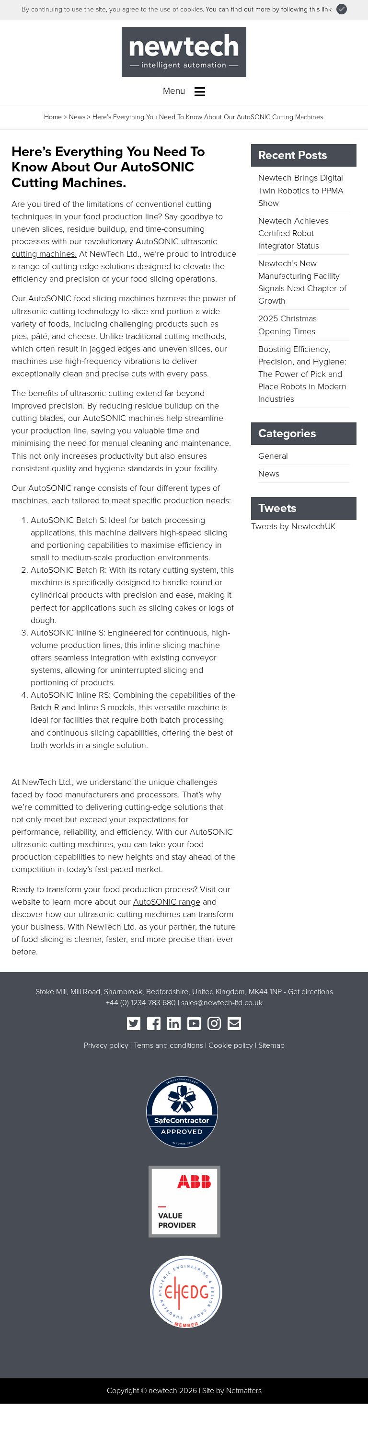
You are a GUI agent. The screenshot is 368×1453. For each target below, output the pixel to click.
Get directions (310, 992)
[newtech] (184, 51)
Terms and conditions (168, 1045)
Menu (175, 90)
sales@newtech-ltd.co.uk (222, 1003)
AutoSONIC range (166, 902)
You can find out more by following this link (269, 9)
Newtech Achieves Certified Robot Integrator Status (293, 233)
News (77, 117)
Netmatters (244, 1391)
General (273, 456)
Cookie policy (230, 1045)
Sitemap (271, 1045)
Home (53, 117)
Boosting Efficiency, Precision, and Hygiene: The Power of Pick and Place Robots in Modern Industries (302, 374)
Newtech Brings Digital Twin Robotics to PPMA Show (301, 190)
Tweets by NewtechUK (293, 526)
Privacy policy (106, 1045)
